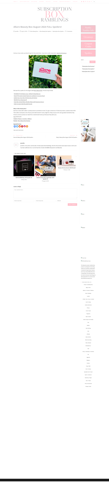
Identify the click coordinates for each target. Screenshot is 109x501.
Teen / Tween (88, 380)
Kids (88, 331)
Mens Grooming (88, 339)
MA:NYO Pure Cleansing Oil (20, 100)
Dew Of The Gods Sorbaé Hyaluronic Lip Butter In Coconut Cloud (29, 96)
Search (82, 59)
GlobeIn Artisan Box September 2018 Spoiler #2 (45, 178)
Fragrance (88, 313)
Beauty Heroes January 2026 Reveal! (66, 168)
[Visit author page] (16, 144)
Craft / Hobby (88, 302)
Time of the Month (88, 383)
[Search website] (94, 1)
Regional (88, 357)
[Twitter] (17, 126)
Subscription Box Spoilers (58, 31)
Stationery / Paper (88, 377)
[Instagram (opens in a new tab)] (87, 1)
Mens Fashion (88, 337)
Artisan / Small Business (88, 284)
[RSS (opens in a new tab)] (89, 1)
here (91, 278)
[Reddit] (20, 126)
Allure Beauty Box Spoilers (45, 31)
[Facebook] (15, 126)
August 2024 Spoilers (19, 130)
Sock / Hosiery (88, 369)
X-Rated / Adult (88, 386)
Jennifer (16, 31)
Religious (88, 360)
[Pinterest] (22, 126)
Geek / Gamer (88, 316)
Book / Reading (88, 293)
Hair (88, 322)
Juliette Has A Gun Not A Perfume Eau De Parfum (25, 98)
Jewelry (88, 325)
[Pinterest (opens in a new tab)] (85, 1)
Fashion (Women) (88, 305)
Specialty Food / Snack (88, 371)
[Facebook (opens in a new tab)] (84, 1)
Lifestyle (88, 334)
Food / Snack (88, 310)
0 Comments (69, 31)
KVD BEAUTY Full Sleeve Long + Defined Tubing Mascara (27, 94)
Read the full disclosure (61, 53)
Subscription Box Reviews (88, 66)
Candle (88, 296)
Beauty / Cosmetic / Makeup (25, 118)
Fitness (88, 307)
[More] (27, 126)
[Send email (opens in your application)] (91, 1)
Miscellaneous (88, 345)
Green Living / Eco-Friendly (88, 319)
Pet (88, 354)
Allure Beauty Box (34, 31)
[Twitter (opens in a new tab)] (82, 1)
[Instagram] (24, 126)
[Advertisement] (45, 43)
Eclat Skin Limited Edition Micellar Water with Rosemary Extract (29, 102)
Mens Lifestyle (88, 342)
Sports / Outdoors (88, 374)
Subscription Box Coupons (88, 71)
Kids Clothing (88, 328)
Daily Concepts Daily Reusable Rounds (23, 104)
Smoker (88, 363)
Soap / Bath (88, 366)
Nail (88, 348)
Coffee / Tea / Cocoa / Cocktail (88, 299)
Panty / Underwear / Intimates (88, 351)
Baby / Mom (88, 287)
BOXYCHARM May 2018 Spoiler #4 (24, 177)
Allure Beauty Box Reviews (24, 120)
